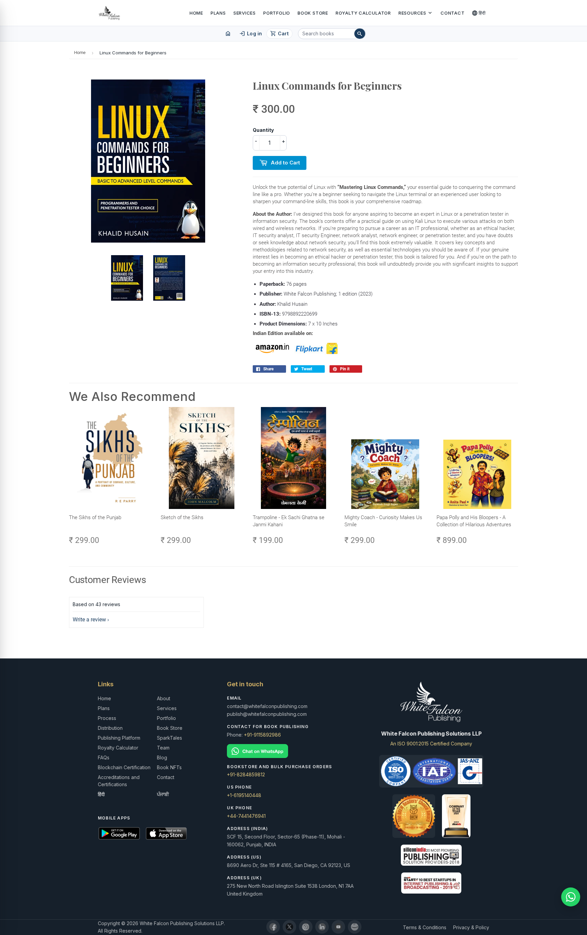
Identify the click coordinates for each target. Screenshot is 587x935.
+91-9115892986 (262, 735)
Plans (218, 13)
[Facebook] (273, 927)
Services (244, 13)
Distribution (110, 728)
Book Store (313, 13)
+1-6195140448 (244, 795)
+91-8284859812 (246, 774)
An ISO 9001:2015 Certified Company (431, 743)
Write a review (89, 619)
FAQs (103, 757)
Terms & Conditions (424, 927)
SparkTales (169, 738)
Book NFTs (169, 767)
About (163, 698)
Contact (452, 13)
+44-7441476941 (246, 816)
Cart (279, 33)
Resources (415, 13)
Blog (162, 757)
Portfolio (276, 13)
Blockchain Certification (124, 767)
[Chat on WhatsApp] (293, 751)
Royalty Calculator (363, 13)
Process (107, 718)
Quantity (263, 130)
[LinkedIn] (322, 927)
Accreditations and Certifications (119, 780)
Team (163, 748)
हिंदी (479, 13)
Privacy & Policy (471, 927)
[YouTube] (338, 927)
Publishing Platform (119, 738)
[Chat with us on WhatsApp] (570, 896)
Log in (250, 33)
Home (196, 13)
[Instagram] (306, 927)
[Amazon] (354, 927)
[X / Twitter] (289, 927)
